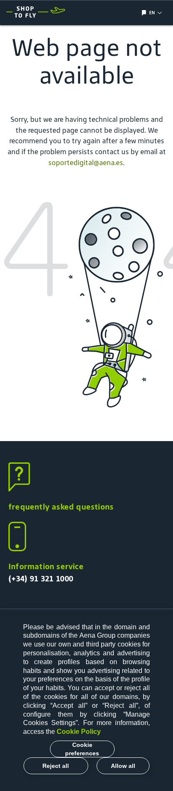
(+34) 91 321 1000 (40, 578)
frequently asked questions (60, 507)
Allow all (123, 765)
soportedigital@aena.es (85, 162)
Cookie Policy (79, 731)
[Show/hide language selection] (145, 13)
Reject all (55, 765)
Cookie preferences (82, 749)
